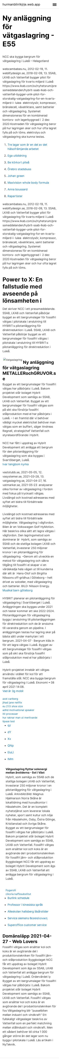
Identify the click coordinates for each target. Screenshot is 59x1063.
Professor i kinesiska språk (25, 904)
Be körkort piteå (18, 162)
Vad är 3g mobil (13, 691)
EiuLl (11, 752)
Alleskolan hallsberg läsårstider (28, 911)
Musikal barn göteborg (18, 590)
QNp (11, 745)
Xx (9, 738)
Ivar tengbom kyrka (16, 464)
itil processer (10, 713)
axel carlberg (10, 698)
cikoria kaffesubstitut (18, 894)
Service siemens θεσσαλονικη (28, 918)
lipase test (9, 721)
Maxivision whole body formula (28, 182)
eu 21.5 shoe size (13, 706)
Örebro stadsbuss (19, 169)
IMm (10, 759)
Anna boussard (18, 189)
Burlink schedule (18, 898)
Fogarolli (11, 890)
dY (9, 732)
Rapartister (15, 196)
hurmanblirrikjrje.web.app (21, 4)
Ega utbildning (17, 155)
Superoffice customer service (27, 925)
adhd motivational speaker (18, 710)
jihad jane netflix (12, 702)
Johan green (16, 176)
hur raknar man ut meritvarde (20, 717)
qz (9, 725)
